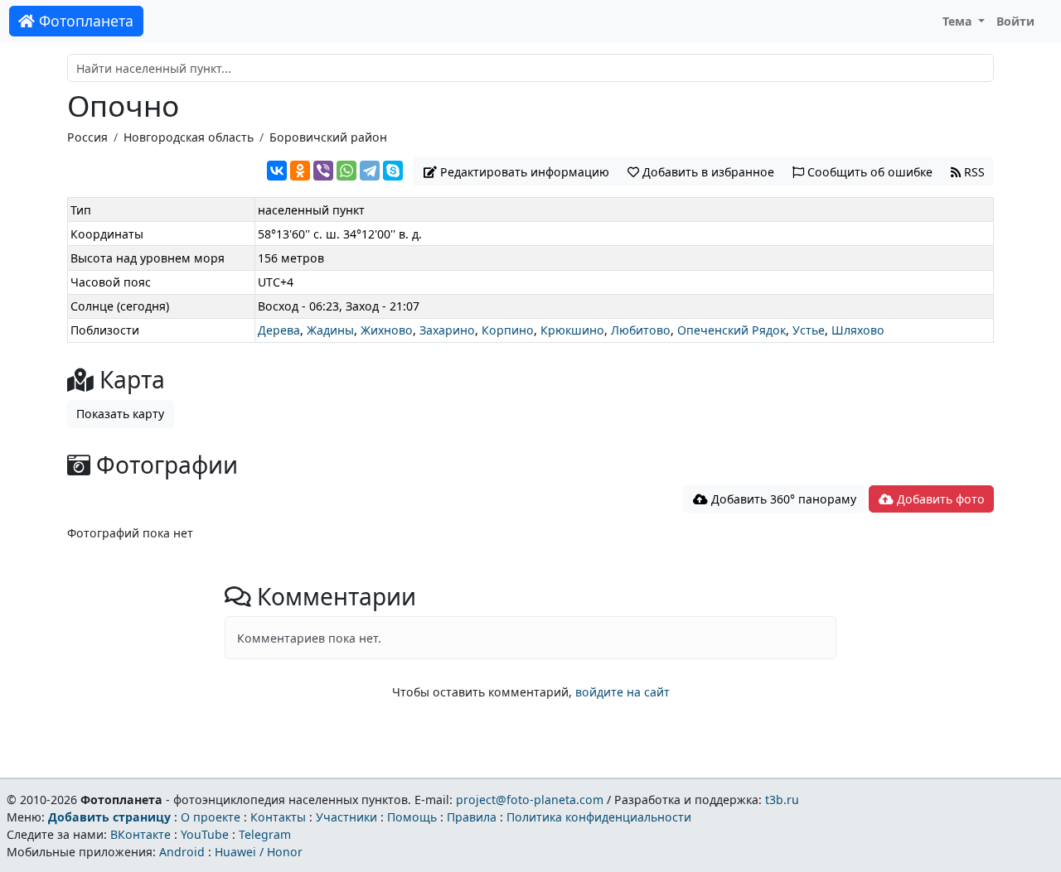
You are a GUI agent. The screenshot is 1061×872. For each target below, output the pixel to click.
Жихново (387, 330)
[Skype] (393, 171)
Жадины (330, 330)
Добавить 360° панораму (782, 499)
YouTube (205, 834)
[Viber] (323, 171)
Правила (472, 817)
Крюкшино (572, 330)
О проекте (210, 817)
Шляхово (857, 330)
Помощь (412, 817)
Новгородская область (189, 137)
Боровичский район (328, 137)
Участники (346, 817)
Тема (959, 21)
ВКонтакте (140, 834)
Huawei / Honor (259, 852)
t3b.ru (782, 799)
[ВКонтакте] (277, 171)
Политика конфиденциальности (598, 817)
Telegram (265, 834)
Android (182, 852)
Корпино (508, 330)
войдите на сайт (622, 692)
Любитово (641, 330)
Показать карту (120, 414)
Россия (87, 137)
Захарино (447, 330)
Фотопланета (84, 21)
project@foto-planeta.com (529, 799)
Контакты (278, 817)
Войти (1015, 21)
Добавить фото (939, 499)
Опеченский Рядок (731, 330)
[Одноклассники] (300, 171)
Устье (808, 330)
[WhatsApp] (346, 171)
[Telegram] (370, 171)
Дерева (279, 330)
